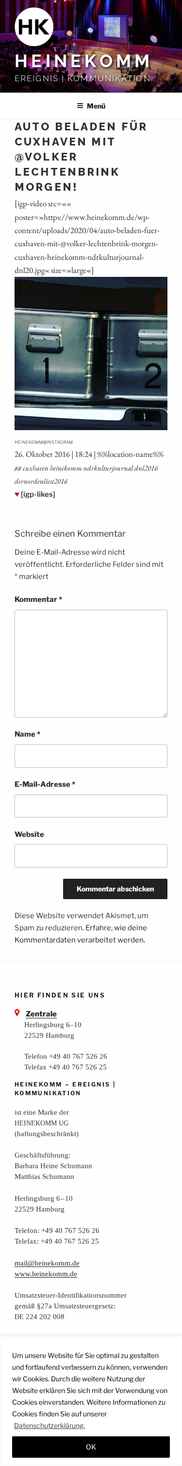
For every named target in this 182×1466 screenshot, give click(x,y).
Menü (96, 106)
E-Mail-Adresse (45, 784)
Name (27, 734)
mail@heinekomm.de (47, 1263)
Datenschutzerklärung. (49, 1425)
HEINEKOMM (84, 61)
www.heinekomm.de (46, 1273)
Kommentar (38, 599)
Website (29, 834)
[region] (91, 1401)
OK (91, 1447)
